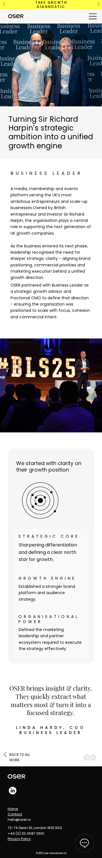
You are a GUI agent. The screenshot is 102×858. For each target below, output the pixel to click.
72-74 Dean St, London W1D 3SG (35, 827)
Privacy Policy (19, 838)
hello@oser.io (19, 819)
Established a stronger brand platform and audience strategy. (47, 593)
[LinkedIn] (12, 790)
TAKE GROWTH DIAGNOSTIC (51, 4)
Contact (15, 814)
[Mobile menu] (93, 16)
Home (13, 808)
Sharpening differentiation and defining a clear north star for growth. (48, 552)
